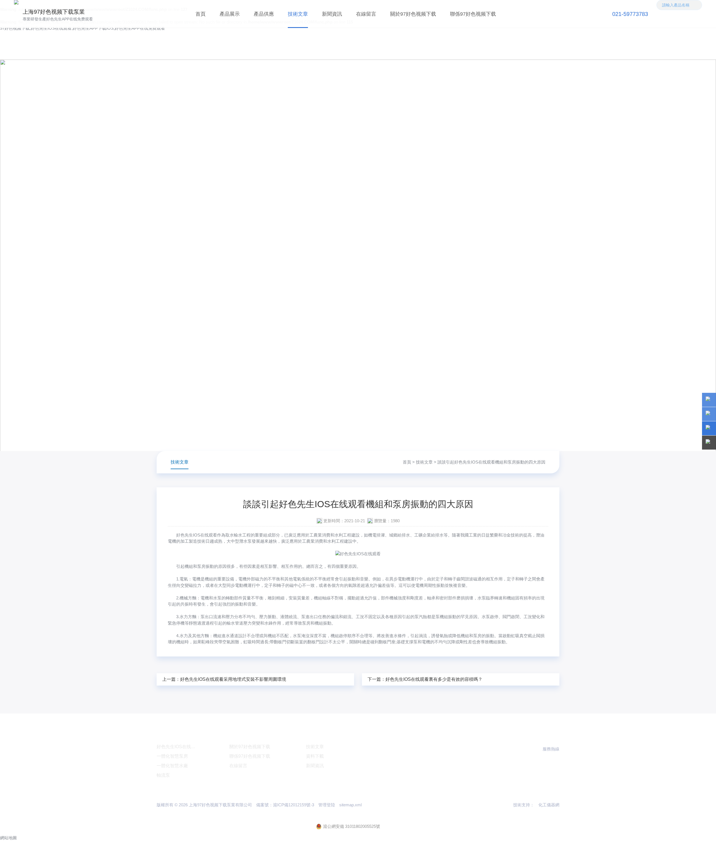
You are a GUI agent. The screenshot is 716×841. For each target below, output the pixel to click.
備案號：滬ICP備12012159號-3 (285, 804)
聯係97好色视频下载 (473, 14)
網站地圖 (8, 837)
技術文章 (298, 14)
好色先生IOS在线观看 (196, 535)
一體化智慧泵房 (172, 756)
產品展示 (230, 14)
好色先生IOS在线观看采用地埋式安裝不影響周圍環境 (233, 679)
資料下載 (315, 756)
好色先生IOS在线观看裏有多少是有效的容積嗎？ (433, 679)
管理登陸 (326, 804)
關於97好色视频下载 (413, 14)
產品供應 (264, 14)
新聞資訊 (332, 14)
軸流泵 (163, 775)
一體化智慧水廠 (172, 765)
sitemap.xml (350, 804)
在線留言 (366, 14)
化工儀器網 (548, 804)
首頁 (201, 14)
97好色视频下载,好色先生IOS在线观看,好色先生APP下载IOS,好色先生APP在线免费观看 (82, 28)
